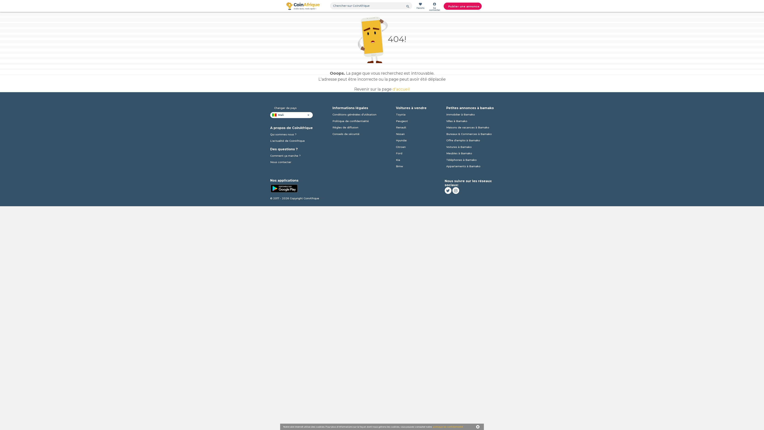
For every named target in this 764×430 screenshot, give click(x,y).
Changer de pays (285, 107)
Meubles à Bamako (459, 153)
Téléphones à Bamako (461, 159)
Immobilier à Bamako (460, 114)
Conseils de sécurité (346, 134)
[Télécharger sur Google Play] (284, 188)
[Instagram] (455, 190)
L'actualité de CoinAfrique (287, 140)
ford (399, 153)
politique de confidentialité (448, 426)
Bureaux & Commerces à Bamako (469, 134)
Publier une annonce (463, 6)
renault (401, 127)
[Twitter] (448, 190)
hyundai (401, 140)
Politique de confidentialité (350, 121)
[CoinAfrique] (303, 6)
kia (398, 159)
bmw (399, 166)
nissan (400, 134)
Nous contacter (280, 162)
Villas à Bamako (456, 121)
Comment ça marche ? (285, 155)
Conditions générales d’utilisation (354, 114)
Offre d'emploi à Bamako (463, 140)
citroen (401, 147)
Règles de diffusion (345, 127)
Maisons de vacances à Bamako (467, 127)
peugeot (402, 121)
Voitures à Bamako (459, 147)
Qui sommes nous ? (283, 134)
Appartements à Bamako (463, 166)
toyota (400, 114)
